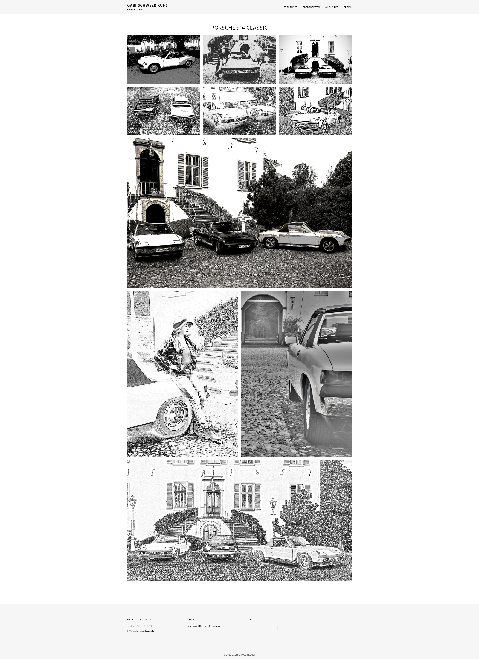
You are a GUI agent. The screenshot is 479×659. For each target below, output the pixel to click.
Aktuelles (331, 7)
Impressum (192, 626)
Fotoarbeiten (311, 7)
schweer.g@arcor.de (144, 631)
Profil (348, 7)
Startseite (290, 7)
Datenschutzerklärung (209, 626)
